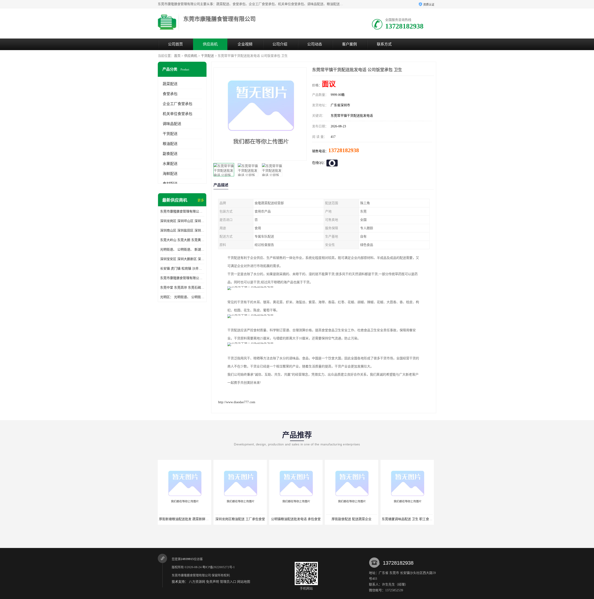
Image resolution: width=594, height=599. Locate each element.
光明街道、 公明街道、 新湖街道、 (182, 249)
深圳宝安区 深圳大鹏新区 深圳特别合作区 (182, 259)
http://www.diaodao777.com (236, 402)
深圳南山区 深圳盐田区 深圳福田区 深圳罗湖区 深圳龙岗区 (182, 230)
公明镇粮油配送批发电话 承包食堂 (296, 519)
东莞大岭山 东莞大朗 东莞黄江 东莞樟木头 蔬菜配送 (182, 240)
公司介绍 (279, 44)
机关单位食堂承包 (177, 114)
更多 (200, 200)
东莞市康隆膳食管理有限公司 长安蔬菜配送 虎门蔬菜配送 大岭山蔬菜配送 (182, 278)
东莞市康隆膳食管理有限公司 (191, 575)
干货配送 (207, 56)
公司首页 (175, 44)
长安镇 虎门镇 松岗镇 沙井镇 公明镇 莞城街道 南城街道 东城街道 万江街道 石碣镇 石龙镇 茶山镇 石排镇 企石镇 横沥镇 (182, 268)
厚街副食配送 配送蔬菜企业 (351, 519)
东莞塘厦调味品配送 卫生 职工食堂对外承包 (413, 519)
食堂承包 (170, 94)
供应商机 (210, 44)
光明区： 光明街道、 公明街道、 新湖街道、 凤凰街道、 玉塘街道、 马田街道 (182, 297)
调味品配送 (172, 124)
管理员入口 (228, 581)
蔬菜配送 (170, 84)
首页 (177, 56)
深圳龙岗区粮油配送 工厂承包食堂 (240, 519)
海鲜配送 (170, 174)
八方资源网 (197, 581)
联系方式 (384, 44)
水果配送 (170, 164)
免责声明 (212, 581)
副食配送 (170, 154)
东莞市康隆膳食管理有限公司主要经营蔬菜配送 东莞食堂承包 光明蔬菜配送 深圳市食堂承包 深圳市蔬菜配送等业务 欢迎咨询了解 (182, 211)
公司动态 (314, 44)
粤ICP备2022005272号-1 (218, 567)
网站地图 (243, 581)
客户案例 (349, 44)
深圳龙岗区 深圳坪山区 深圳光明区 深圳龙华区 (182, 221)
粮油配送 (170, 144)
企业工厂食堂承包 (177, 104)
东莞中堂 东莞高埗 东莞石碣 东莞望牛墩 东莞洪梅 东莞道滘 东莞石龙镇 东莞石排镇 (182, 287)
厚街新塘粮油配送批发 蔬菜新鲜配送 (185, 519)
